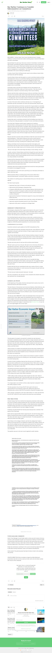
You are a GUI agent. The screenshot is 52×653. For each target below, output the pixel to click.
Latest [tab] (11, 607)
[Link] (6, 205)
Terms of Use (31, 624)
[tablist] (12, 592)
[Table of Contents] (1, 326)
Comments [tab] (10, 592)
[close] (36, 608)
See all (9, 634)
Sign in (49, 2)
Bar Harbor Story (35, 302)
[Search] (37, 2)
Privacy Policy (34, 625)
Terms (28, 648)
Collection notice (31, 648)
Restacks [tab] (14, 592)
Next (41, 584)
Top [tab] (8, 607)
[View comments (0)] (12, 16)
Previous (11, 584)
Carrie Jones (12, 623)
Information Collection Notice (25, 625)
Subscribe (44, 2)
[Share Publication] (39, 2)
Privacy (25, 648)
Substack (22, 651)
